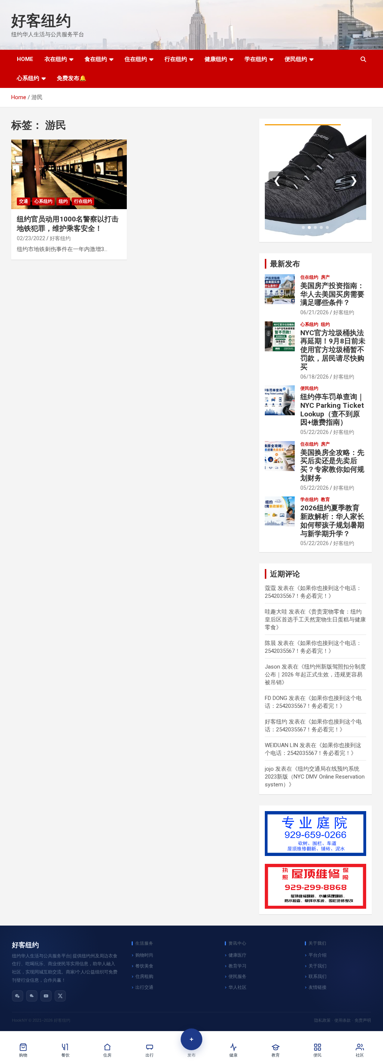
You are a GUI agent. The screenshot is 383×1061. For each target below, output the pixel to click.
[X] (60, 996)
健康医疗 (237, 955)
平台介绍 (318, 955)
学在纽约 (256, 59)
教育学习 (237, 966)
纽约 (63, 201)
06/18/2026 (314, 377)
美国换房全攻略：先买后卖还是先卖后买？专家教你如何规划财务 (332, 465)
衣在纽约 (56, 59)
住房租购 (144, 976)
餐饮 (65, 1055)
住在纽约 (136, 59)
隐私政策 (322, 1020)
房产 (325, 277)
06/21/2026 (314, 312)
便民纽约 (296, 59)
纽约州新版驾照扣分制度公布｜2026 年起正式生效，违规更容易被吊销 (315, 674)
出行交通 (144, 987)
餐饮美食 (144, 966)
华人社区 (237, 987)
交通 (23, 201)
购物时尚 (144, 955)
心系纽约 (28, 78)
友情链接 (318, 987)
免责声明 (363, 1020)
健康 (233, 1055)
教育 (325, 499)
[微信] (17, 996)
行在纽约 (176, 59)
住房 (107, 1055)
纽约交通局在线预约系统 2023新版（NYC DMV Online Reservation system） (315, 776)
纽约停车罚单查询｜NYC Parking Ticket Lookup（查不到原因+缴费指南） (332, 409)
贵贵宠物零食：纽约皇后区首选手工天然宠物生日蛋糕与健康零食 (315, 619)
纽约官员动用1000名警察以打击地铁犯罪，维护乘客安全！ (68, 224)
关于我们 (318, 966)
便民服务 (237, 976)
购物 (23, 1055)
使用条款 (342, 1020)
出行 (149, 1055)
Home (25, 59)
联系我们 (318, 976)
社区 (360, 1055)
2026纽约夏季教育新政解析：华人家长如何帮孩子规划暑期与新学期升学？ (332, 521)
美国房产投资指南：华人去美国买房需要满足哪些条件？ (332, 294)
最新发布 (285, 263)
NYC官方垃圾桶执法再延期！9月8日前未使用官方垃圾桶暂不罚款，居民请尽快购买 (332, 349)
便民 (317, 1055)
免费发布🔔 (71, 78)
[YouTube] (46, 996)
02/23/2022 (31, 238)
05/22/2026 (314, 432)
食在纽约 (96, 59)
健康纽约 (216, 59)
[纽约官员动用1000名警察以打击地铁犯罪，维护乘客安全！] (69, 175)
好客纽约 (41, 21)
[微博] (31, 996)
